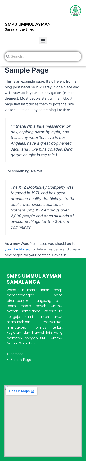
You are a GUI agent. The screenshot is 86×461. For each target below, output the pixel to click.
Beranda (17, 354)
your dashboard (18, 249)
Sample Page (21, 360)
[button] (43, 40)
